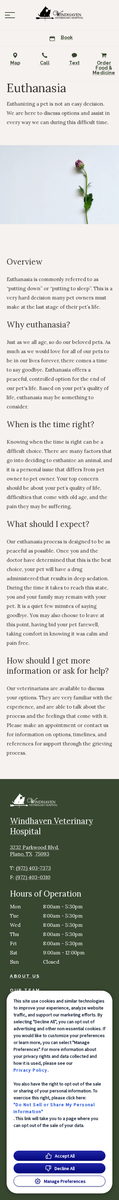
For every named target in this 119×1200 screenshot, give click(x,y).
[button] (10, 15)
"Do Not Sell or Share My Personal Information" (54, 1108)
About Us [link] (25, 976)
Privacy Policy (31, 1070)
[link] (59, 13)
